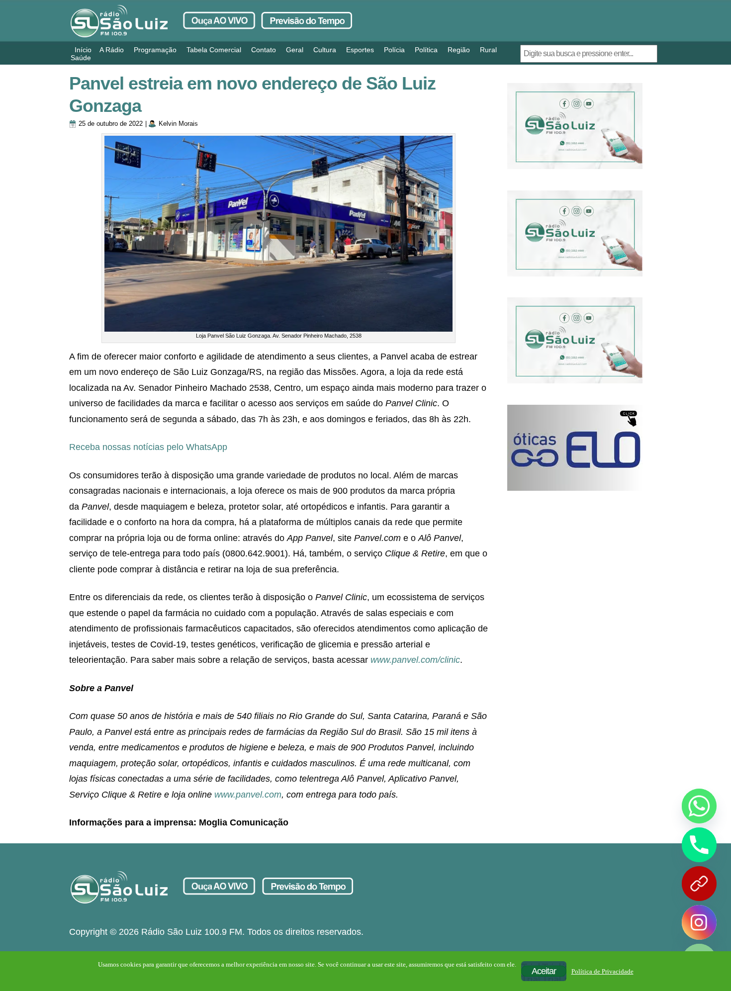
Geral (294, 50)
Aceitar (544, 971)
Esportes (360, 50)
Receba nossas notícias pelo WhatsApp (148, 447)
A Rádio (111, 50)
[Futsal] (574, 233)
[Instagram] (699, 922)
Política (426, 50)
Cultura (324, 50)
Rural (488, 50)
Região (459, 50)
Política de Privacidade (602, 971)
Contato (263, 50)
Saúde (81, 58)
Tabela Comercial (213, 50)
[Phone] (699, 844)
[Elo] (574, 448)
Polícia (394, 50)
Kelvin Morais (178, 123)
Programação (155, 50)
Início (83, 50)
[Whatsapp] (699, 806)
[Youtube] (699, 883)
